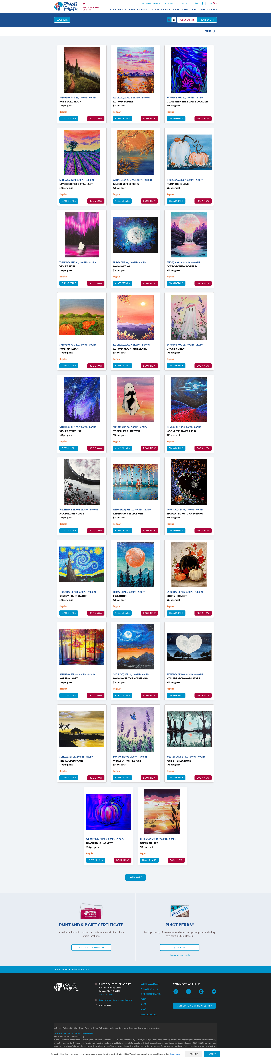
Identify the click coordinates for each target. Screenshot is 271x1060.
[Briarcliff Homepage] (66, 6)
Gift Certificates (160, 9)
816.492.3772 (105, 1005)
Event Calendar (149, 984)
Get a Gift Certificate (91, 947)
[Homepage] (74, 987)
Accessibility (87, 1033)
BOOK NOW (95, 118)
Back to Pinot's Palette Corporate (73, 969)
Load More (135, 877)
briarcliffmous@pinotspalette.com (115, 1000)
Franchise (169, 3)
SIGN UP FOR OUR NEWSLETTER (194, 1005)
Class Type (62, 19)
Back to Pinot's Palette (151, 3)
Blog (194, 9)
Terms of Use (60, 1033)
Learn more (175, 1054)
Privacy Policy (74, 1033)
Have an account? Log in (180, 955)
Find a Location (184, 3)
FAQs (176, 9)
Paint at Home (209, 9)
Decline (194, 1054)
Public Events (118, 9)
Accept (212, 1054)
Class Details (69, 118)
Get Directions (106, 994)
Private (207, 19)
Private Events (138, 9)
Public (187, 19)
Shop (185, 9)
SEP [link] (208, 31)
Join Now (179, 947)
